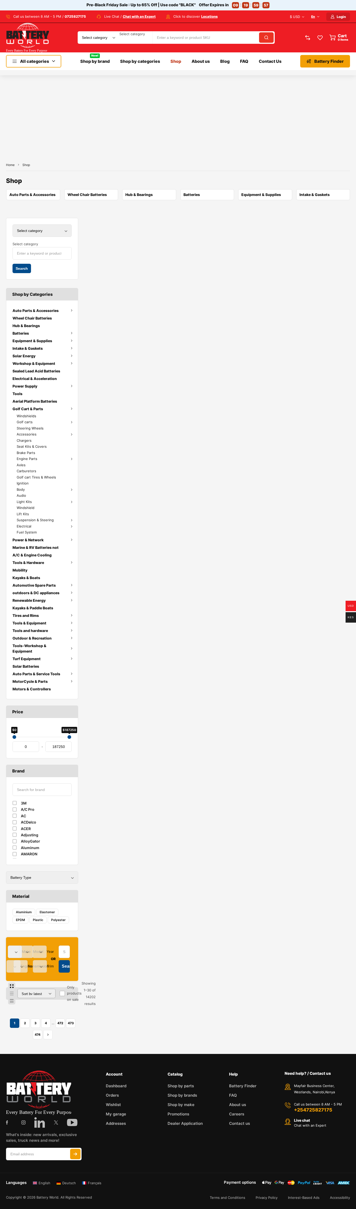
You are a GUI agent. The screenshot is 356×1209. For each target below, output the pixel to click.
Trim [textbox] (50, 966)
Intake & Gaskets (28, 348)
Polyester (58, 920)
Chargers (24, 440)
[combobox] (132, 34)
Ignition (23, 483)
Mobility (20, 570)
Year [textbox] (50, 951)
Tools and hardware (30, 630)
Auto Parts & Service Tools (36, 674)
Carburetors (26, 471)
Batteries (21, 333)
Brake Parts (26, 453)
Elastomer (47, 912)
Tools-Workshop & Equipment (29, 648)
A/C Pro (27, 809)
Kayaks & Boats (26, 577)
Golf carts (25, 422)
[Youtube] (72, 1122)
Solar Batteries (26, 666)
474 (37, 1034)
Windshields (26, 416)
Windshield (25, 508)
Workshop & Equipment (34, 363)
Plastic (38, 920)
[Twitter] (56, 1122)
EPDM (20, 920)
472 (60, 1023)
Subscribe (75, 1154)
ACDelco (28, 822)
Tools (17, 393)
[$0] (14, 737)
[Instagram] (23, 1122)
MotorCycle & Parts (30, 681)
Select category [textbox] (132, 34)
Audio (21, 495)
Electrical (24, 526)
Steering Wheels (30, 428)
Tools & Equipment (29, 623)
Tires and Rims (26, 615)
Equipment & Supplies (32, 341)
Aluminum (30, 847)
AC (23, 816)
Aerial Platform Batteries (35, 401)
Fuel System (27, 532)
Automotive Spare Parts (34, 585)
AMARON (29, 854)
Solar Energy (24, 356)
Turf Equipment (27, 658)
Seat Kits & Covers (32, 446)
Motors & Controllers (32, 689)
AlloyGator (30, 841)
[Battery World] (27, 37)
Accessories (26, 434)
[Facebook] (7, 1122)
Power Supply (25, 386)
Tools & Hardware (28, 562)
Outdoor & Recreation (32, 638)
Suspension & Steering (35, 520)
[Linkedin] (39, 1122)
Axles (21, 465)
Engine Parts (27, 459)
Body (21, 489)
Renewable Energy (29, 600)
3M (24, 803)
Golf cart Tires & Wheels (36, 477)
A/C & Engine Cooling (32, 555)
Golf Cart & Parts (28, 409)
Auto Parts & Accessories (36, 310)
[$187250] (69, 737)
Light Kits (24, 502)
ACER (26, 828)
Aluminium (24, 912)
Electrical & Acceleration (35, 378)
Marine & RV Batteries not (36, 547)
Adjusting (29, 835)
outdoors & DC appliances (36, 593)
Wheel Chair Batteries (32, 318)
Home (10, 165)
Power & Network (28, 540)
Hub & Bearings (26, 325)
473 (71, 1023)
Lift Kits (23, 514)
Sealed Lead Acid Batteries (36, 371)
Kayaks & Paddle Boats (33, 608)
